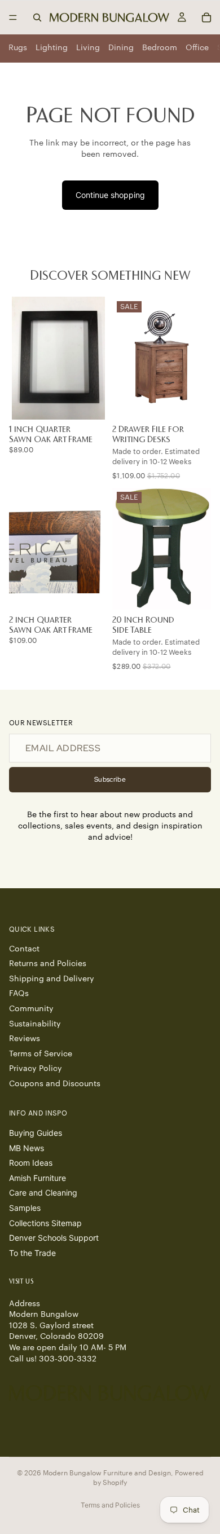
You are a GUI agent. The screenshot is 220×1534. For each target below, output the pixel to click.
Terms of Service (40, 1054)
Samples (25, 1208)
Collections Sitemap (45, 1223)
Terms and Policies (110, 1505)
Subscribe (110, 779)
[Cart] (206, 17)
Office (197, 48)
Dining (121, 48)
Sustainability (35, 1024)
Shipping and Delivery (51, 979)
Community (31, 1009)
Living (88, 48)
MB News (26, 1148)
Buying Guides (35, 1133)
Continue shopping (110, 195)
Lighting (52, 48)
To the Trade (32, 1253)
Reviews (24, 1039)
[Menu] (13, 17)
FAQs (19, 994)
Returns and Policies (47, 964)
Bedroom (159, 48)
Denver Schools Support (54, 1237)
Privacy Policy (35, 1069)
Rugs (17, 48)
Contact (24, 949)
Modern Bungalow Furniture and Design (107, 1473)
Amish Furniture (37, 1178)
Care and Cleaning (43, 1193)
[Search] (37, 17)
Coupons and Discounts (54, 1084)
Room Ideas (30, 1162)
